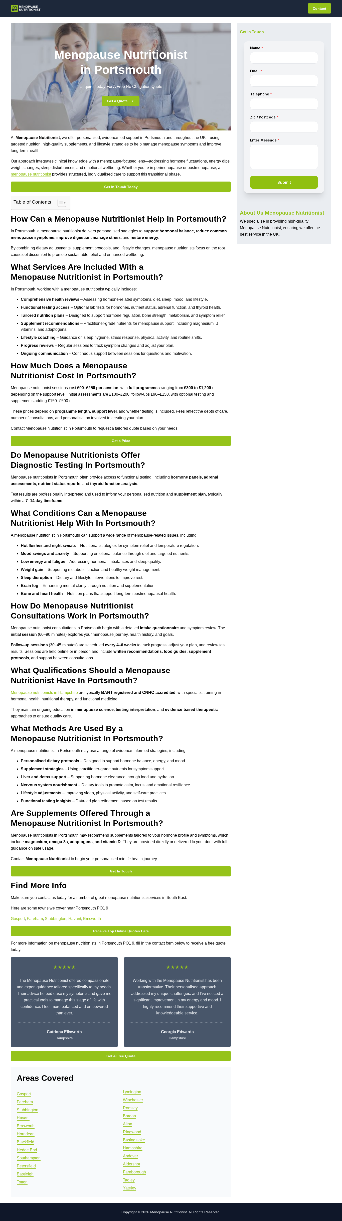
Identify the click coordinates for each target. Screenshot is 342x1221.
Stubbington (55, 919)
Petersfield (26, 1166)
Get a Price (121, 441)
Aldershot (131, 1164)
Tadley (129, 1180)
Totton (22, 1182)
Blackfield (25, 1142)
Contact (319, 9)
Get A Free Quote (120, 1056)
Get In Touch (121, 871)
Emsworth (92, 919)
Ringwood (132, 1132)
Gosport (18, 919)
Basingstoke (134, 1140)
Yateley (129, 1188)
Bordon (129, 1116)
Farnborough (134, 1172)
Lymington (132, 1092)
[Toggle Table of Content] (59, 203)
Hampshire (132, 1148)
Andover (130, 1156)
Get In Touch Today (121, 187)
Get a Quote (117, 101)
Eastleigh (25, 1174)
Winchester (133, 1100)
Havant (74, 919)
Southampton (29, 1158)
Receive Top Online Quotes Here (121, 931)
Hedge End (27, 1150)
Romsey (130, 1108)
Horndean (26, 1134)
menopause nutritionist (31, 174)
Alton (127, 1124)
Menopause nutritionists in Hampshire (44, 692)
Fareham (35, 919)
